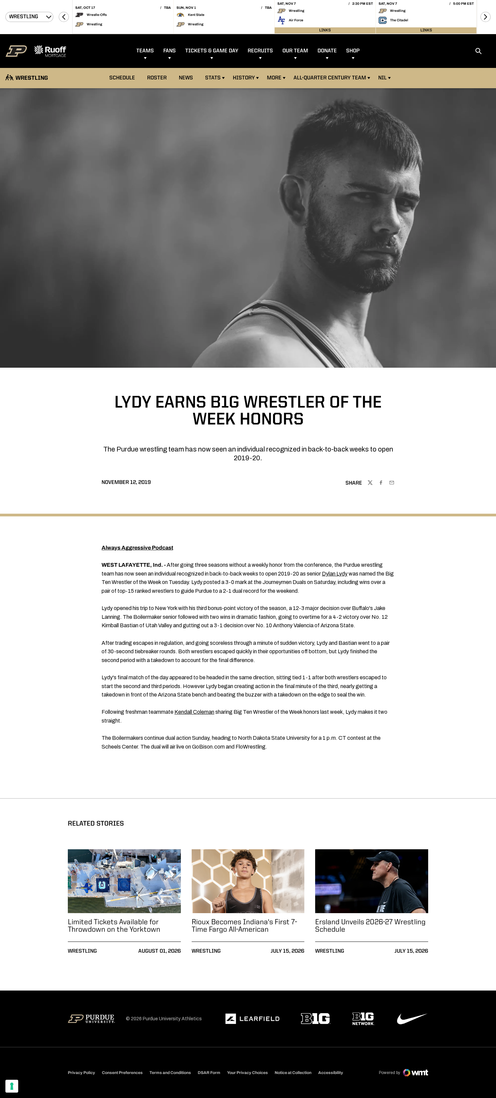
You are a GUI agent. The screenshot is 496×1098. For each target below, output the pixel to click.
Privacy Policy (81, 1072)
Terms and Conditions (170, 1072)
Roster (157, 78)
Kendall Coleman (194, 712)
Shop (353, 51)
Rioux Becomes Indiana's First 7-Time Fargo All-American (244, 926)
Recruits (260, 51)
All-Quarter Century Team (330, 78)
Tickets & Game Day (211, 51)
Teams (145, 51)
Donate (327, 51)
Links (325, 30)
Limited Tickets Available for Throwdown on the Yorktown (114, 926)
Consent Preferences (122, 1072)
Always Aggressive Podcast (137, 548)
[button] (64, 17)
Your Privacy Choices (247, 1072)
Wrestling (82, 951)
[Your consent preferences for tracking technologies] (11, 1086)
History (244, 78)
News (186, 78)
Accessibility (330, 1072)
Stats (215, 78)
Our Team (295, 51)
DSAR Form (209, 1072)
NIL (382, 78)
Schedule (122, 78)
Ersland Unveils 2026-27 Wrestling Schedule (370, 926)
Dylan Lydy (335, 574)
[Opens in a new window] (252, 1019)
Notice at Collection (293, 1072)
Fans (169, 51)
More (274, 78)
